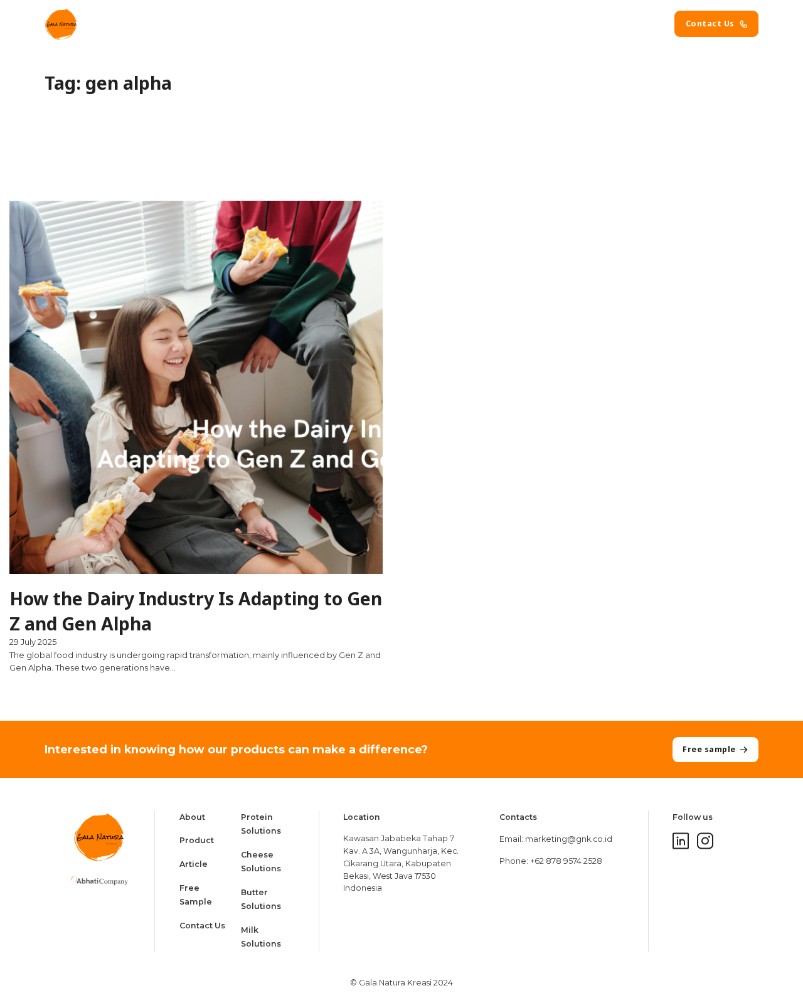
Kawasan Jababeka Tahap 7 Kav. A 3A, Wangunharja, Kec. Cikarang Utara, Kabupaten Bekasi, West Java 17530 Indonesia (401, 863)
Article (480, 23)
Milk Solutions (261, 936)
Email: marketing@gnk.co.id (555, 839)
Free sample (709, 749)
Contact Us (710, 23)
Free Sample (195, 894)
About (370, 23)
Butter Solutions (261, 899)
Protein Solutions (261, 824)
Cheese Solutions (261, 861)
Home (320, 23)
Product (424, 23)
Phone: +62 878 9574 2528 (550, 861)
